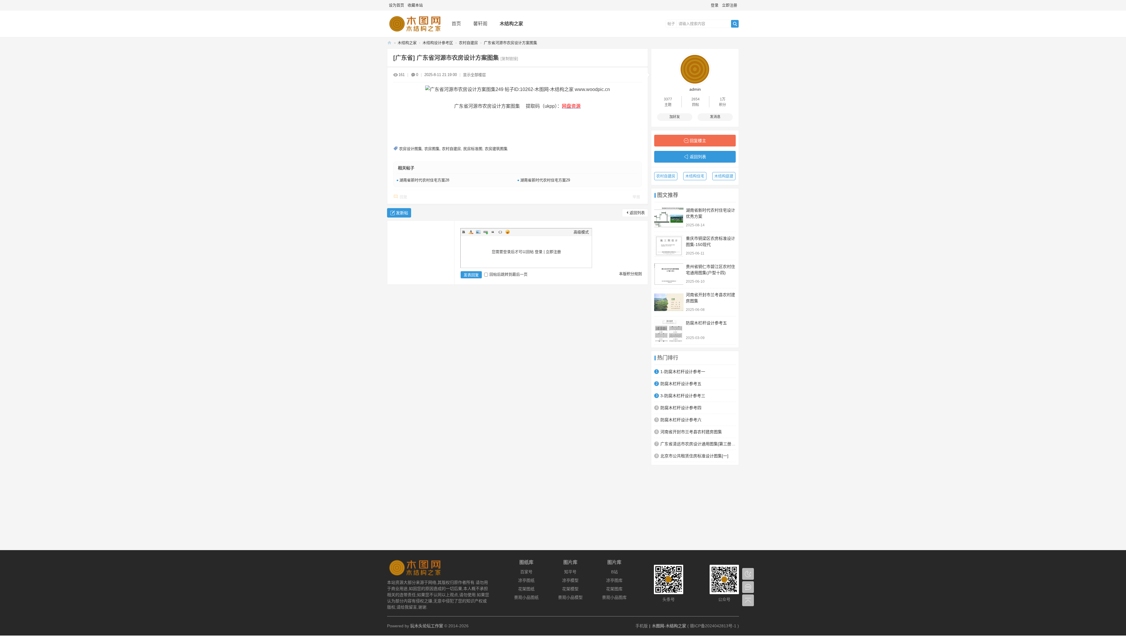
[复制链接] (509, 58)
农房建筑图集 (496, 148)
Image (478, 232)
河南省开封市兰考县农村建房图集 (691, 431)
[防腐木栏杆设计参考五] (669, 330)
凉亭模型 (570, 580)
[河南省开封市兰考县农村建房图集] (669, 302)
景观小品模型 (570, 597)
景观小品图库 (614, 597)
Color (471, 232)
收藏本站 (415, 5)
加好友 (674, 117)
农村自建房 (468, 43)
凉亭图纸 (526, 580)
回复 (403, 197)
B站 (614, 571)
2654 (695, 99)
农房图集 (432, 148)
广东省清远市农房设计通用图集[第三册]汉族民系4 (698, 443)
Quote (493, 232)
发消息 (715, 117)
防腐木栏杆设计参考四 (680, 407)
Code (500, 232)
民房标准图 (472, 148)
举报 (636, 197)
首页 (456, 23)
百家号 (526, 571)
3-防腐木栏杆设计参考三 (682, 395)
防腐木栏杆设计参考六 (680, 419)
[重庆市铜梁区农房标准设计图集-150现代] (669, 246)
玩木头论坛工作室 (426, 625)
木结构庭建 (723, 176)
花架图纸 (526, 589)
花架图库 (614, 589)
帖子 (671, 23)
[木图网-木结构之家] (414, 33)
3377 (668, 99)
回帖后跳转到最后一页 (508, 274)
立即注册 (729, 5)
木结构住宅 (694, 176)
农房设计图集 (410, 148)
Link (486, 232)
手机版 (641, 625)
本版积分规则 (630, 274)
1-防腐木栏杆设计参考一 (682, 371)
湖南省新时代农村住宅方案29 (545, 180)
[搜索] (735, 24)
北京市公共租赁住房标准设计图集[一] (694, 456)
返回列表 (637, 212)
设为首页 (396, 5)
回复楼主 (698, 140)
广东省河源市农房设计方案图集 (510, 43)
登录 (714, 5)
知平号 (570, 571)
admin (695, 89)
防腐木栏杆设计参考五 (706, 323)
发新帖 (402, 212)
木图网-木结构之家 (389, 42)
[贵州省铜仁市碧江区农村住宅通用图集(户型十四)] (669, 274)
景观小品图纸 (526, 597)
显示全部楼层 (474, 75)
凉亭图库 (614, 580)
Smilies (508, 232)
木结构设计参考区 (438, 43)
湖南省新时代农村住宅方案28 (424, 180)
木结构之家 (511, 23)
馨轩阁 (480, 23)
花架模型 (570, 589)
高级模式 (581, 232)
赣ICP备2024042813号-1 (713, 625)
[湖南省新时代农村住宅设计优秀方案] (669, 218)
